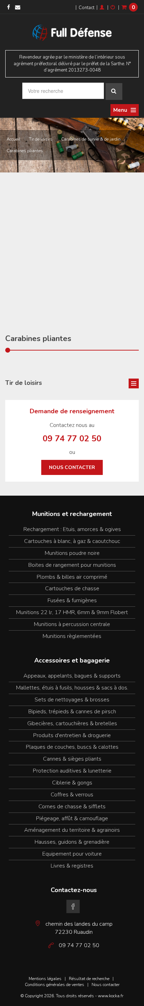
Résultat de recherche (89, 978)
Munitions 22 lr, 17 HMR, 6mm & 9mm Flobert (72, 612)
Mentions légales (45, 978)
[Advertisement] (72, 248)
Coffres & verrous (72, 794)
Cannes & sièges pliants (72, 759)
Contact (86, 8)
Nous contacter (72, 467)
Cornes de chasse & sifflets (72, 806)
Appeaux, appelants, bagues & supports (72, 676)
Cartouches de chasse (72, 588)
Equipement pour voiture (72, 854)
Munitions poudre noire (72, 553)
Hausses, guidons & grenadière (72, 842)
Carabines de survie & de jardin (91, 139)
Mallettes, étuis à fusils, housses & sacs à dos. (72, 688)
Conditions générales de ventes (54, 984)
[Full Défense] (72, 31)
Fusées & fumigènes (72, 600)
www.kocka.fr (110, 996)
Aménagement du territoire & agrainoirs (72, 830)
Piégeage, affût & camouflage (72, 818)
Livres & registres (72, 866)
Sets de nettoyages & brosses (72, 699)
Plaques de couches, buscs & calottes (72, 747)
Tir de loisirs (40, 139)
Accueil (13, 139)
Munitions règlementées (72, 636)
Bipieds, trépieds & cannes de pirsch (72, 711)
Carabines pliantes (25, 151)
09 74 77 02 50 (72, 438)
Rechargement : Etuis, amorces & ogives (72, 529)
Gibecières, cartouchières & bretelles (72, 723)
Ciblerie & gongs (72, 783)
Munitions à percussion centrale (72, 624)
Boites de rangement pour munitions (72, 565)
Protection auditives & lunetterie (72, 771)
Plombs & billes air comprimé (72, 577)
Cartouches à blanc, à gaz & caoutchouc (72, 541)
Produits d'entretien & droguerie (72, 735)
